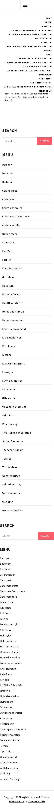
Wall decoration (11, 493)
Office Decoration (41, 62)
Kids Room (8, 346)
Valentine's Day (11, 484)
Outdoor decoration (14, 406)
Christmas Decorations (18, 86)
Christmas (45, 78)
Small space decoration (16, 432)
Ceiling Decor (10, 190)
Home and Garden (13, 311)
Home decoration (12, 320)
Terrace (47, 50)
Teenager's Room (12, 450)
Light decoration (12, 380)
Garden (11, 46)
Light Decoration (41, 58)
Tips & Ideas (23, 58)
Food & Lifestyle (12, 268)
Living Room (18, 30)
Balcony (21, 46)
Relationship (10, 424)
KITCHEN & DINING (14, 363)
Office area (9, 398)
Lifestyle (7, 372)
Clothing (12, 70)
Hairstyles (45, 70)
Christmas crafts (41, 82)
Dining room (9, 234)
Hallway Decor (43, 38)
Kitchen (14, 34)
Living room (9, 389)
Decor (48, 22)
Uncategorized (11, 476)
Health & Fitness (12, 303)
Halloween (45, 74)
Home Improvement (18, 62)
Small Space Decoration (37, 66)
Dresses (22, 70)
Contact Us (45, 91)
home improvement (14, 329)
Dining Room (44, 30)
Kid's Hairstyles (11, 337)
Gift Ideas (8, 277)
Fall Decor (8, 251)
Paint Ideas (9, 415)
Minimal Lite (16, 801)
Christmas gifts (42, 86)
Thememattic (36, 801)
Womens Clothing (12, 510)
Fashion (6, 259)
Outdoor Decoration (39, 46)
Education (8, 242)
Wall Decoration (42, 34)
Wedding (7, 502)
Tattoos (33, 70)
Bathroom (25, 34)
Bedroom (31, 30)
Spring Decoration (13, 441)
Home (49, 18)
